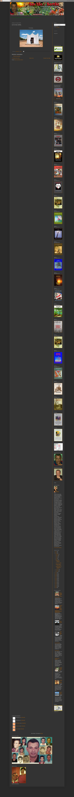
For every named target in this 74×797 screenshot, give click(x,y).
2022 (56, 551)
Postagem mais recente (16, 58)
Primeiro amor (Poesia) (57, 659)
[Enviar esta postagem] (23, 51)
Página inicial (31, 58)
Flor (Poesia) (57, 650)
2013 (56, 582)
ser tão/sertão (23, 717)
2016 (56, 578)
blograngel (57, 491)
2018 (56, 575)
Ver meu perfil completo (57, 547)
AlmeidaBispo (18, 723)
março (57, 559)
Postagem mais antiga (46, 58)
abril (56, 558)
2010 (56, 586)
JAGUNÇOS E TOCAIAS (61, 669)
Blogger (41, 733)
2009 (56, 587)
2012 (56, 583)
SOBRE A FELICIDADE (61, 681)
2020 (56, 572)
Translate (57, 27)
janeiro (57, 571)
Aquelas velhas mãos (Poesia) (58, 565)
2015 (56, 579)
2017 (56, 576)
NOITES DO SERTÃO (58, 561)
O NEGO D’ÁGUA (61, 622)
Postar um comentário (16, 56)
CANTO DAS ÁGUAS (61, 693)
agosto (57, 555)
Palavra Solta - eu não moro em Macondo (58, 567)
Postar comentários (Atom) (19, 59)
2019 (56, 574)
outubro (57, 554)
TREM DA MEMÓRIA (61, 633)
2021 (56, 553)
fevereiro (57, 569)
